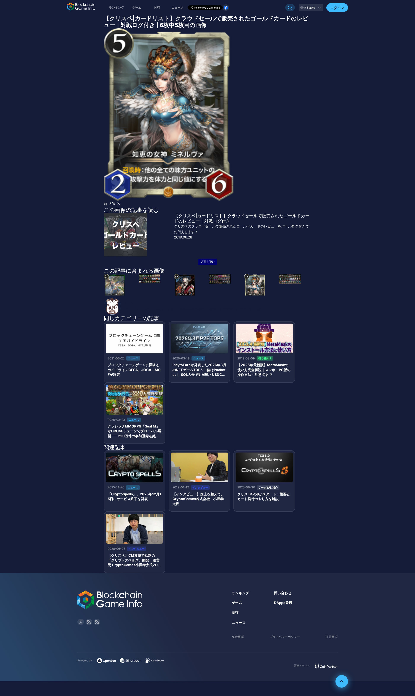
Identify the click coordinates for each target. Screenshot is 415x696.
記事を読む (208, 261)
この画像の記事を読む (131, 210)
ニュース (239, 622)
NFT (157, 7)
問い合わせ (282, 593)
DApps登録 (283, 603)
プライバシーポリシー (285, 637)
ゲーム (136, 7)
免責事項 (238, 637)
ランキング (116, 7)
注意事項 (332, 637)
